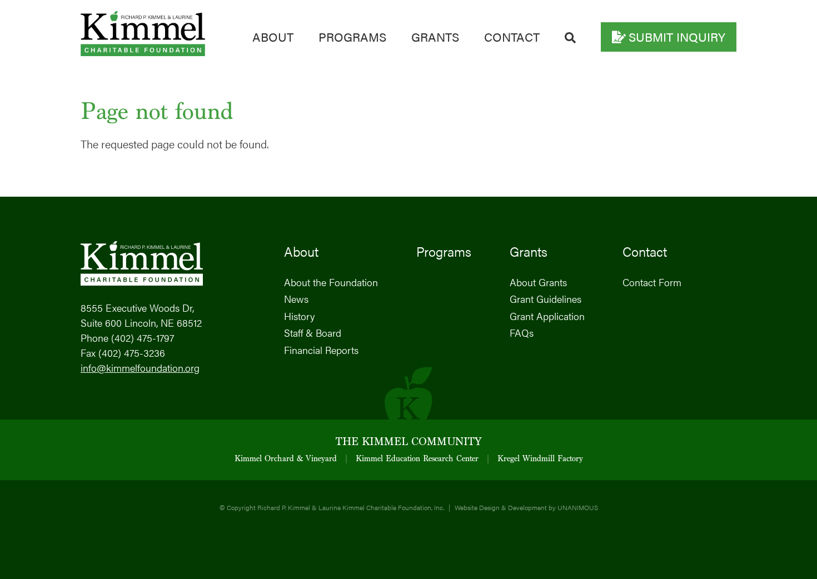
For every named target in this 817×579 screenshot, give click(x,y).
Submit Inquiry (677, 36)
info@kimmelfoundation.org (140, 368)
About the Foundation (331, 282)
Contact (512, 36)
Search (570, 38)
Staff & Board (312, 333)
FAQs (522, 333)
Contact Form (651, 282)
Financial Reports (321, 350)
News (296, 299)
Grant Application (547, 316)
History (299, 316)
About (272, 36)
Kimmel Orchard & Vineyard (286, 459)
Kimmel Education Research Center (417, 459)
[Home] (143, 51)
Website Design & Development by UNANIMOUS (526, 507)
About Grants (538, 282)
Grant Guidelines (545, 299)
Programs (352, 36)
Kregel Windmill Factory (540, 459)
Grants (435, 36)
